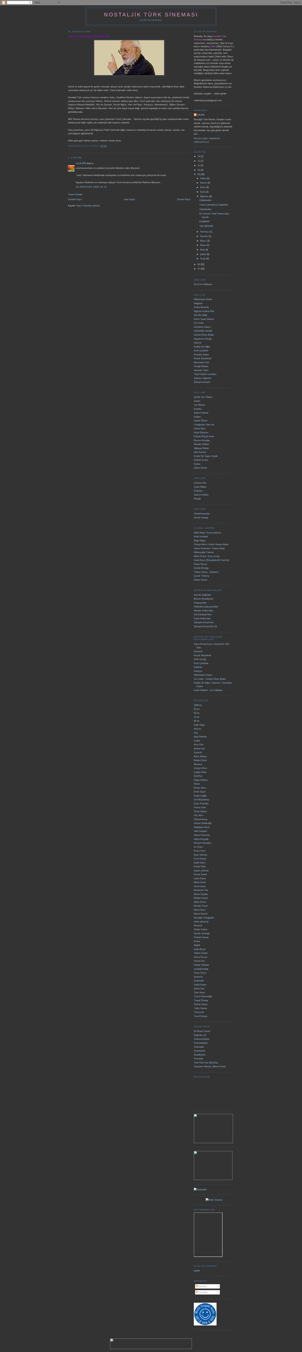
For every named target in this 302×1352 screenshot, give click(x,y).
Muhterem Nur (201, 890)
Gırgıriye (198, 490)
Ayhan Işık (199, 748)
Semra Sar (199, 961)
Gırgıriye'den (200, 602)
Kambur (198, 409)
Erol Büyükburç (201, 799)
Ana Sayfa (129, 199)
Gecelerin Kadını (202, 327)
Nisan (203, 245)
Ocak (203, 258)
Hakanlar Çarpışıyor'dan (206, 606)
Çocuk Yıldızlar (201, 576)
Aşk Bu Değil (200, 315)
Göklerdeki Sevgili (203, 330)
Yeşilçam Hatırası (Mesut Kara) (210, 1066)
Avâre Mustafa (201, 307)
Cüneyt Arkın (200, 768)
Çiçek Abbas (200, 487)
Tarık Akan (199, 992)
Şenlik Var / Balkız (203, 397)
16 (199, 156)
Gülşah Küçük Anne (204, 436)
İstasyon (198, 651)
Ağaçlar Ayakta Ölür (204, 311)
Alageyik (198, 303)
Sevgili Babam (201, 366)
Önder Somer (200, 580)
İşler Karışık (200, 452)
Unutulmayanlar (202, 513)
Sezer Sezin (200, 972)
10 (199, 170)
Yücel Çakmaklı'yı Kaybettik (88, 36)
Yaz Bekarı (199, 405)
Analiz (197, 740)
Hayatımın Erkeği (202, 339)
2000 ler (198, 705)
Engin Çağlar (200, 795)
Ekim (203, 187)
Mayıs (203, 240)
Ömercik (198, 925)
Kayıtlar (202, 1286)
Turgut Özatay (201, 1000)
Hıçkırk (197, 342)
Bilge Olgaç (200, 540)
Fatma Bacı (200, 428)
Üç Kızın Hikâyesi (203, 284)
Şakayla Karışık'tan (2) (205, 626)
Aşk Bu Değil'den (202, 595)
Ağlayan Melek (201, 448)
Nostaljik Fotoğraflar (204, 917)
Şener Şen (199, 988)
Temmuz (205, 231)
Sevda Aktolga (201, 568)
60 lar (196, 713)
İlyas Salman (200, 854)
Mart (202, 249)
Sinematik (199, 980)
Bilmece (198, 764)
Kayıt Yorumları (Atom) (88, 205)
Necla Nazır (200, 910)
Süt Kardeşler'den (203, 614)
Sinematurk (199, 1050)
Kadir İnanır (200, 862)
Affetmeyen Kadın (203, 299)
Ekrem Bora (200, 788)
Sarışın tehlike (201, 494)
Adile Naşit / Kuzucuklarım (207, 532)
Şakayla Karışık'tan (204, 622)
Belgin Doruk (200, 760)
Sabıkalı (198, 667)
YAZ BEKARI (206, 226)
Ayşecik (198, 752)
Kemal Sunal (200, 874)
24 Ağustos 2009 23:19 (91, 187)
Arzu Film (199, 744)
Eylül (203, 192)
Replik (197, 945)
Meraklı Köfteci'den (203, 610)
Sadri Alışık (200, 949)
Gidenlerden (205, 200)
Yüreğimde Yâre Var (204, 424)
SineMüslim (200, 1054)
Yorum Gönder (75, 194)
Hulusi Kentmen (202, 835)
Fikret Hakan (200, 811)
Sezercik (198, 977)
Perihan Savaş (201, 937)
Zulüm (197, 401)
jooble (197, 1270)
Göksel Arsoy (200, 819)
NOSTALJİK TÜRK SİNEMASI (151, 14)
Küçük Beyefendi (202, 358)
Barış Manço (200, 756)
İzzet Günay (200, 858)
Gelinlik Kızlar (201, 460)
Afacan (197, 728)
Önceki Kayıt (183, 199)
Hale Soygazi (200, 831)
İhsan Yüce (199, 850)
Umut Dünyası (201, 432)
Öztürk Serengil (202, 933)
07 (199, 268)
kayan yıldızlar (201, 870)
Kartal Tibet (200, 866)
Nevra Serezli (200, 913)
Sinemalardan (201, 1043)
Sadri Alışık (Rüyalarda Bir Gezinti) (211, 560)
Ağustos (204, 196)
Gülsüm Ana (200, 483)
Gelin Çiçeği (200, 659)
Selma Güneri (201, 953)
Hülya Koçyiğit (201, 839)
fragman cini (200, 1035)
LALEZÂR (81, 163)
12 (199, 161)
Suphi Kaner (200, 984)
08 (199, 264)
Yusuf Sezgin (200, 1016)
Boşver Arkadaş (202, 440)
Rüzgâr (197, 498)
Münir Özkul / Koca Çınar (207, 556)
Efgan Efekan (201, 780)
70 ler (196, 717)
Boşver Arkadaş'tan (203, 598)
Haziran (204, 236)
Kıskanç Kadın (201, 354)
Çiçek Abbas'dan (202, 618)
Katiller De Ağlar (202, 346)
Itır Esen (198, 847)
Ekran (197, 784)
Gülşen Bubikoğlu (203, 823)
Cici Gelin (199, 323)
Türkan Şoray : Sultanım (206, 572)
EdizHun (198, 776)
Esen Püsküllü (201, 803)
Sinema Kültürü (201, 1039)
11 (199, 165)
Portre (197, 941)
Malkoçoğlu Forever (204, 552)
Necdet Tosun (201, 906)
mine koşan (200, 886)
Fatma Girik (200, 807)
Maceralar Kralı (201, 362)
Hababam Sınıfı (202, 827)
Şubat (203, 254)
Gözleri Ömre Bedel (204, 334)
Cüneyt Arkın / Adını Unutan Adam (211, 544)
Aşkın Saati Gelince (204, 319)
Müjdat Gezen (201, 898)
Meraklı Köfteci (201, 444)
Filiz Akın (198, 815)
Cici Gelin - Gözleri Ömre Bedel (210, 679)
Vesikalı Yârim (201, 370)
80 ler (196, 721)
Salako (197, 416)
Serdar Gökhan (201, 965)
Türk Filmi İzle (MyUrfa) (206, 1062)
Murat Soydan (201, 894)
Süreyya (198, 671)
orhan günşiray (201, 921)
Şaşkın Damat (201, 412)
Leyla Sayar (200, 878)
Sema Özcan (200, 564)
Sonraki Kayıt (75, 199)
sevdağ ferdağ (201, 969)
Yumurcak (199, 1012)
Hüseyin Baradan (202, 843)
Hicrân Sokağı (201, 517)
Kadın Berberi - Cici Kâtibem (208, 690)
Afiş (196, 732)
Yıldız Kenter (200, 1008)
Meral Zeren (200, 882)
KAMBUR (204, 221)
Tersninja (198, 1058)
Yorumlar (202, 1292)
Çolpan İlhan (200, 772)
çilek (201, 115)
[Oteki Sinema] (214, 1200)
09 (199, 174)
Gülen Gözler (200, 468)
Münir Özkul (200, 902)
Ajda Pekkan (200, 736)
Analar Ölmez (201, 420)
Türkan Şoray (200, 1004)
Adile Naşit (199, 725)
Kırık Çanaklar (201, 350)
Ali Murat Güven (202, 1031)
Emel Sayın (200, 791)
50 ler (196, 709)
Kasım (203, 182)
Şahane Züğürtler (202, 378)
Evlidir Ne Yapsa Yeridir (206, 456)
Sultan (197, 464)
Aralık (203, 178)
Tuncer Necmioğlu (203, 996)
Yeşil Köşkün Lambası (205, 374)
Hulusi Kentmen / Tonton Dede (209, 548)
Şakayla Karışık (202, 382)
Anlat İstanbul (201, 536)
